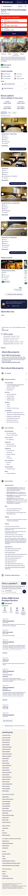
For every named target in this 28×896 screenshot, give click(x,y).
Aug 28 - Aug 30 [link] (7, 108)
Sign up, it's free (15, 305)
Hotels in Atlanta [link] (5, 770)
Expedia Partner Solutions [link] (7, 843)
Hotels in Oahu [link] (5, 819)
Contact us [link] (4, 832)
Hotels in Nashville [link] (6, 751)
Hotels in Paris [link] (5, 760)
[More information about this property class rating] (5, 11)
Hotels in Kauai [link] (5, 817)
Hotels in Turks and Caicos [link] (7, 799)
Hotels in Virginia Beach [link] (7, 783)
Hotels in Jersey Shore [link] (7, 810)
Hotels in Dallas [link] (5, 790)
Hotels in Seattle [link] (5, 786)
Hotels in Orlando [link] (6, 744)
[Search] (24, 591)
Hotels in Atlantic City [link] (6, 776)
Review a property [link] (6, 835)
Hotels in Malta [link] (5, 808)
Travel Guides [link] (5, 875)
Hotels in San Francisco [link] (7, 753)
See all (2, 81)
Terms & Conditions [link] (6, 853)
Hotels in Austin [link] (5, 767)
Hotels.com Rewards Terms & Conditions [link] (10, 865)
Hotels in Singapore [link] (6, 801)
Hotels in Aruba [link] (5, 796)
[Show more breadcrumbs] (2, 725)
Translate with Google (7, 674)
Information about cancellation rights (11, 362)
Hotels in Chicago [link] (6, 742)
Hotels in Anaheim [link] (6, 788)
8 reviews (4, 605)
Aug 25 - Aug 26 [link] (7, 103)
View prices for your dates (18, 149)
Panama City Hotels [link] (9, 725)
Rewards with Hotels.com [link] (7, 878)
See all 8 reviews (5, 67)
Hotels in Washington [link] (6, 765)
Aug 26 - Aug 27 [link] (21, 103)
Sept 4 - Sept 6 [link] (20, 108)
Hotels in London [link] (5, 781)
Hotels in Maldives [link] (6, 803)
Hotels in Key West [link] (6, 779)
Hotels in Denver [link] (5, 763)
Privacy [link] (3, 856)
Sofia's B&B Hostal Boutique (11, 21)
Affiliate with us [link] (5, 841)
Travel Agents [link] (5, 847)
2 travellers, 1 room (9, 30)
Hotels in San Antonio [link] (6, 772)
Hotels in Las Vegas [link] (6, 737)
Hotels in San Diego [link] (6, 749)
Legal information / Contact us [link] (8, 860)
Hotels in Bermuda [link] (6, 806)
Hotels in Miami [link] (5, 758)
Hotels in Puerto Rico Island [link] (8, 815)
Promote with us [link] (5, 845)
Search (14, 33)
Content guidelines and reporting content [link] (11, 863)
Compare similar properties (15, 294)
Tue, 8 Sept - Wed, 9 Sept (10, 25)
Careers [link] (4, 873)
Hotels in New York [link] (6, 739)
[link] (25, 6)
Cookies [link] (4, 858)
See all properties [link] (7, 6)
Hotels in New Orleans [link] (7, 746)
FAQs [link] (3, 830)
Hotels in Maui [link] (5, 812)
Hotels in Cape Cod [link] (6, 822)
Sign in (8, 305)
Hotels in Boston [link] (5, 774)
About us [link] (4, 871)
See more (3, 347)
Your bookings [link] (5, 828)
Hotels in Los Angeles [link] (6, 756)
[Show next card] (26, 44)
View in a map (5, 330)
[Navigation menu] (25, 2)
